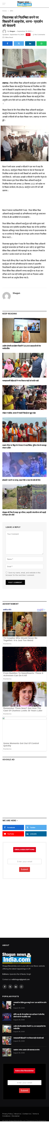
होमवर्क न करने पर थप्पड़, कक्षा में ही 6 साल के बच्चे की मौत (21, 480)
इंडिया (28, 34)
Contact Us (27, 1114)
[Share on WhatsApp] (42, 43)
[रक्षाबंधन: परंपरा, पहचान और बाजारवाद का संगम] (6, 1052)
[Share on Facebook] (7, 43)
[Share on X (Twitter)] (19, 43)
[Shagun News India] (24, 4)
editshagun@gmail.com (21, 979)
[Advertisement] (24, 788)
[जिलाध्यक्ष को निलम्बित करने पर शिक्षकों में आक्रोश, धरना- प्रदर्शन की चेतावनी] (24, 63)
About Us (17, 1114)
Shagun (12, 31)
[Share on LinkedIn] (30, 43)
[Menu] (3, 3)
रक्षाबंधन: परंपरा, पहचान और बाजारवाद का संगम (26, 1050)
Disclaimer (16, 1116)
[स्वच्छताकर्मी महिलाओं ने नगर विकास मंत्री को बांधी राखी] (24, 365)
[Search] (45, 3)
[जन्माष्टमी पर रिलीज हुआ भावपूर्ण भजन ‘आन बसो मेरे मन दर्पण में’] (6, 1005)
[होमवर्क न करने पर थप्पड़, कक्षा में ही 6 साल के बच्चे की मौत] (24, 464)
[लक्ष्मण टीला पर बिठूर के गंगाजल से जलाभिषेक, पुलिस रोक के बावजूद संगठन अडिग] (24, 429)
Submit (24, 869)
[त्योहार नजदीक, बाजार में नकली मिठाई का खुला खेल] (24, 397)
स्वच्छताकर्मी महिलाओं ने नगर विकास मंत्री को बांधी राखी (20, 380)
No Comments (40, 34)
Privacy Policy (7, 1114)
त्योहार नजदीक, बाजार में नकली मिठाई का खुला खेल (19, 413)
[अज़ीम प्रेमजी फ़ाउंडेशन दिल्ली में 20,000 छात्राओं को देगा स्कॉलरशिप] (24, 330)
